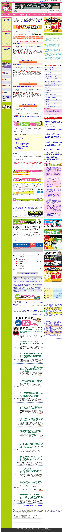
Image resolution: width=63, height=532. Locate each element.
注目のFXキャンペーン (49, 67)
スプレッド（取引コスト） (50, 69)
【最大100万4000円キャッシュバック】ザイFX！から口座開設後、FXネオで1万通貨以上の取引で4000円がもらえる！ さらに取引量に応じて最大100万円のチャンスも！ (53, 195)
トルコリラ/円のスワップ (50, 72)
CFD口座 (47, 101)
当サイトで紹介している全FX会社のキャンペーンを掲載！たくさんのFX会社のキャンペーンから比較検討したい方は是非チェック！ (28, 279)
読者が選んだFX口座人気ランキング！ (52, 104)
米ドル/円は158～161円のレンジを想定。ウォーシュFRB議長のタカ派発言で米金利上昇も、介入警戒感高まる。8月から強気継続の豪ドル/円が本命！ (31, 355)
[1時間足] (29, 193)
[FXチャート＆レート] (39, 191)
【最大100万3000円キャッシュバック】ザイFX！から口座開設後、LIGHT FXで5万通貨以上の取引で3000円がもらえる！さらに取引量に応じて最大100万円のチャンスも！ (53, 215)
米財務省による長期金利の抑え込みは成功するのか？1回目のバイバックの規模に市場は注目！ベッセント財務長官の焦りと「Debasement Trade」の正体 (31, 432)
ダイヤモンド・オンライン (25, 527)
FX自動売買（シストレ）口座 (51, 99)
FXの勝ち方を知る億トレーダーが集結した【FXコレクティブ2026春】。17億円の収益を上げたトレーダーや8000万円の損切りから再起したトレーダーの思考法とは (31, 496)
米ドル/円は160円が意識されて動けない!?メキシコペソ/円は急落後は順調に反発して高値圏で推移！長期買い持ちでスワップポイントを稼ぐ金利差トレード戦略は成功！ (31, 394)
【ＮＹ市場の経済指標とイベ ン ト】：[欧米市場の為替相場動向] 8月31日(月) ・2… (54, 311)
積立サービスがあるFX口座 (50, 94)
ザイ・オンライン (38, 527)
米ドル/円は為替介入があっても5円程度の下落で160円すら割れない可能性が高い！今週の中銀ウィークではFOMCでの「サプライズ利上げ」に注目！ (31, 483)
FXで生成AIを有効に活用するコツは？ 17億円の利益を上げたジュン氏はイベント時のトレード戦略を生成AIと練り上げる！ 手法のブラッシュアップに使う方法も (31, 458)
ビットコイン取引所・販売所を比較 (52, 106)
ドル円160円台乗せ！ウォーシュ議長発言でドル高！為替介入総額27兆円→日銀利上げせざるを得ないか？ (31, 382)
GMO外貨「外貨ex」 (6, 88)
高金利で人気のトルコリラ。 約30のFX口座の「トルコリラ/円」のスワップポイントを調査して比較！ (53, 54)
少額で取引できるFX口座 (50, 83)
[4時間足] (32, 193)
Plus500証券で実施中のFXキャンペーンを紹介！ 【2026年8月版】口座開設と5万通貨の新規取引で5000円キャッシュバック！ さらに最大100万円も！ (31, 471)
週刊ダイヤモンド (32, 527)
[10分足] (20, 193)
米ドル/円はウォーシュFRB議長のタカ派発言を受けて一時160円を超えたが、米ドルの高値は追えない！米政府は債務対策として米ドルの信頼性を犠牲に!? (31, 369)
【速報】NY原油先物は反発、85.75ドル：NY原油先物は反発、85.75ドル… (54, 315)
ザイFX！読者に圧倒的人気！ (6, 43)
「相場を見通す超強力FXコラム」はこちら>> (33, 505)
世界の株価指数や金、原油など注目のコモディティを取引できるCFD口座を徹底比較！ (28, 291)
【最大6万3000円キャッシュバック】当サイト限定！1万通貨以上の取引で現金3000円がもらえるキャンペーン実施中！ (53, 178)
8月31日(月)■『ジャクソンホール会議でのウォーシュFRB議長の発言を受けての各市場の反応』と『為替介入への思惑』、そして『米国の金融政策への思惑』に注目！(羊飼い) (54, 323)
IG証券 (4, 95)
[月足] (32, 191)
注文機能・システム (49, 92)
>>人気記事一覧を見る (58, 338)
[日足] (26, 191)
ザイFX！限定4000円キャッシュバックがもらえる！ (6, 38)
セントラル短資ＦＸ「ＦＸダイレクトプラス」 (7, 91)
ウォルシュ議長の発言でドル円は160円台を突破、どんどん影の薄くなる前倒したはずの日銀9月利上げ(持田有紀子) (54, 332)
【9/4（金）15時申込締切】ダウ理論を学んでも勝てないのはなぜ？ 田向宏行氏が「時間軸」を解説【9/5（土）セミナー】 (31, 419)
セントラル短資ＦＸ (40, 195)
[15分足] (23, 193)
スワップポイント (48, 71)
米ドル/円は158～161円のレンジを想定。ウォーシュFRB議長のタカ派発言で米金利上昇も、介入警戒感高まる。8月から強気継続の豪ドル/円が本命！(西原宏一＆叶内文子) (54, 335)
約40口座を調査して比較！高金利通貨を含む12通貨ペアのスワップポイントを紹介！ (28, 282)
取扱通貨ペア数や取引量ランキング (52, 85)
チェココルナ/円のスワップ (50, 76)
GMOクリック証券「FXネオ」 (6, 64)
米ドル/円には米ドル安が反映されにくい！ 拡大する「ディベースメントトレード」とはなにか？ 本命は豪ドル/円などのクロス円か (31, 407)
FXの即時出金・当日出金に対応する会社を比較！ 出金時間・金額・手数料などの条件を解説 (31, 343)
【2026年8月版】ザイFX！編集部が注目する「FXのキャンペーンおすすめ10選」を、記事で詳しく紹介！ (53, 50)
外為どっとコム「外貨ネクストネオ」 (7, 71)
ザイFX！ (49, 527)
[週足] (29, 191)
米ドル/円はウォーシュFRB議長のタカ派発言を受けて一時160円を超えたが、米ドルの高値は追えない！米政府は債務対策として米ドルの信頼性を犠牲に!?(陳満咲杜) (54, 329)
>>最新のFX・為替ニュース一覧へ (37, 314)
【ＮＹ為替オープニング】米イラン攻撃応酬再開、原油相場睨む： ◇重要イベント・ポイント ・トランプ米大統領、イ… (54, 305)
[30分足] (26, 193)
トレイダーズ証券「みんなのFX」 (6, 68)
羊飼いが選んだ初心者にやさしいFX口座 (53, 81)
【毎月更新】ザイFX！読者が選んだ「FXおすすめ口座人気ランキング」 (27, 116)
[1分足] (14, 193)
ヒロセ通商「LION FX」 (6, 81)
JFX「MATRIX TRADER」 (6, 84)
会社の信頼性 (47, 87)
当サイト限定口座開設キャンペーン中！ (6, 28)
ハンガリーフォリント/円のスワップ (52, 78)
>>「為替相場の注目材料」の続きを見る (28, 273)
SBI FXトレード (6, 74)
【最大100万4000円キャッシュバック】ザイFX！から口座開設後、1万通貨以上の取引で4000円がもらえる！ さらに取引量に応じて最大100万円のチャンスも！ (53, 183)
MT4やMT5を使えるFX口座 (50, 97)
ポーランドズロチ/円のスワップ (51, 79)
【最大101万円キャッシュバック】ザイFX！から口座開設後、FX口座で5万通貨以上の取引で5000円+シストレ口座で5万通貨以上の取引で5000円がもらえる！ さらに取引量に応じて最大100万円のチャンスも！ (53, 201)
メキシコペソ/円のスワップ (50, 74)
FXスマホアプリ (48, 90)
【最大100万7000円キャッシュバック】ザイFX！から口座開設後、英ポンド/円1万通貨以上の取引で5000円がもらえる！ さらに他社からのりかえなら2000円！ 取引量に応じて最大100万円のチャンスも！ (53, 189)
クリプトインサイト (44, 527)
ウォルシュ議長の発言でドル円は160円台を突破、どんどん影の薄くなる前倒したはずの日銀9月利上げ (31, 331)
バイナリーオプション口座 (50, 103)
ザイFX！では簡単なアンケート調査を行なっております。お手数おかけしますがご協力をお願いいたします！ (28, 285)
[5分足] (17, 193)
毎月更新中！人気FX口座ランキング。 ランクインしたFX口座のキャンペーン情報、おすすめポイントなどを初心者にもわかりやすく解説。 (28, 288)
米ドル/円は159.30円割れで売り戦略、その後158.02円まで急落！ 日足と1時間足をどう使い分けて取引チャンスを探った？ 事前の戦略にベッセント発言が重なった (31, 445)
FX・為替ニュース (48, 88)
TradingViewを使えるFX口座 (50, 95)
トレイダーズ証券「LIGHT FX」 (6, 77)
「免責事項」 (55, 513)
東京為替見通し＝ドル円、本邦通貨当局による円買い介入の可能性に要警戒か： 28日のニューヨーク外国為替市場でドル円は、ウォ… (54, 308)
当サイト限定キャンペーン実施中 (6, 20)
